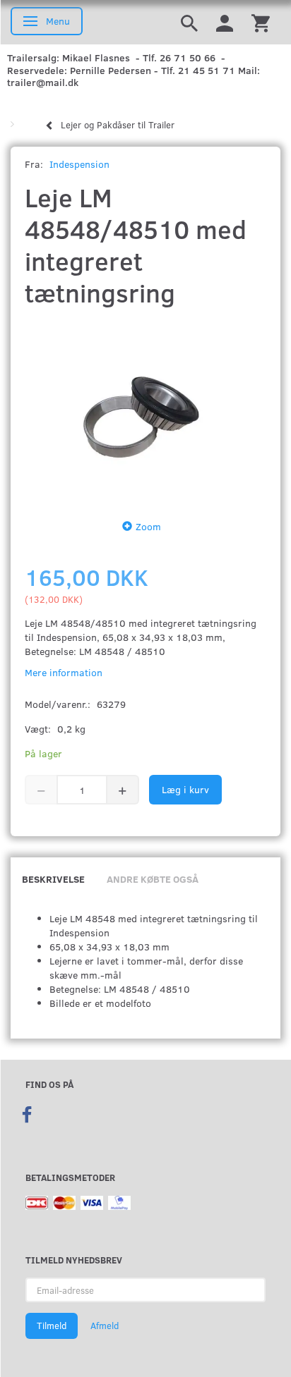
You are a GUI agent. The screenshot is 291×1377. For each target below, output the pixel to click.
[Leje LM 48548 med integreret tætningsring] (145, 410)
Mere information (63, 672)
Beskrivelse (53, 879)
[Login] (225, 22)
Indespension (79, 164)
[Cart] (260, 22)
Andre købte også (152, 879)
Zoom (148, 526)
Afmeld (104, 1325)
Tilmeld (51, 1325)
